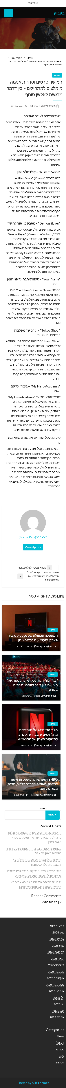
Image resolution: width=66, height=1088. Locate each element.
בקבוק (59, 13)
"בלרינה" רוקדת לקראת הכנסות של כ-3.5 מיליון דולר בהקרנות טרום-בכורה (32, 685)
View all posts (33, 547)
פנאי (61, 1055)
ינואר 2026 (57, 958)
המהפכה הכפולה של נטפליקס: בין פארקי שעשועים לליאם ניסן (33, 637)
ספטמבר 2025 (55, 984)
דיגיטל (60, 1042)
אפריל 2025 (57, 1017)
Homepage (16, 58)
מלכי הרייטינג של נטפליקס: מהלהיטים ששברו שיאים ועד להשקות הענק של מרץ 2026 (37, 734)
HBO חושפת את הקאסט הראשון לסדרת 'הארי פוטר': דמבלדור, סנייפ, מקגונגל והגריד (32, 784)
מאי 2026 (58, 932)
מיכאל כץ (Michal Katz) (42, 105)
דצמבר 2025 (56, 965)
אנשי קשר (33, 2)
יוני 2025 (59, 1004)
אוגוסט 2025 (56, 991)
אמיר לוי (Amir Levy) (44, 695)
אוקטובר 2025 (55, 978)
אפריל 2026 (57, 939)
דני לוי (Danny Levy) (45, 646)
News (29, 58)
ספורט (60, 1049)
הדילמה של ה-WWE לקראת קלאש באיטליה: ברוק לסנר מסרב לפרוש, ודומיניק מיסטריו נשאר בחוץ (34, 837)
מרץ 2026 (58, 945)
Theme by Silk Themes (33, 1083)
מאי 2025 (58, 1010)
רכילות (60, 1062)
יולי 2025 (58, 997)
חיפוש (43, 808)
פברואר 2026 (55, 952)
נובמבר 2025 (56, 971)
